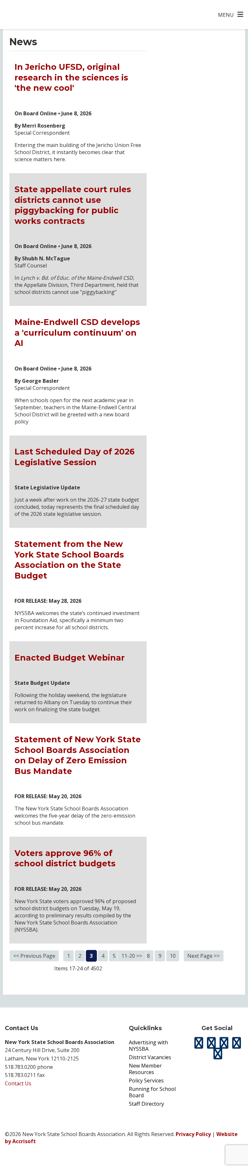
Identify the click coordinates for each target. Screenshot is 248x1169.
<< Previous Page (34, 955)
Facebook (211, 1043)
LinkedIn (237, 1043)
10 (173, 955)
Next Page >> (203, 955)
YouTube (217, 1054)
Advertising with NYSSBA (148, 1045)
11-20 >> (131, 955)
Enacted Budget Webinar (70, 658)
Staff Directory (146, 1103)
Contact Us (18, 1083)
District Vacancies (150, 1057)
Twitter (199, 1043)
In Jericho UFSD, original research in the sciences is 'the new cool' (71, 77)
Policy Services (146, 1080)
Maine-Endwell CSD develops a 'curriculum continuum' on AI (77, 332)
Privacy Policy (193, 1134)
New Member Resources (145, 1069)
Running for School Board (152, 1092)
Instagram (224, 1043)
